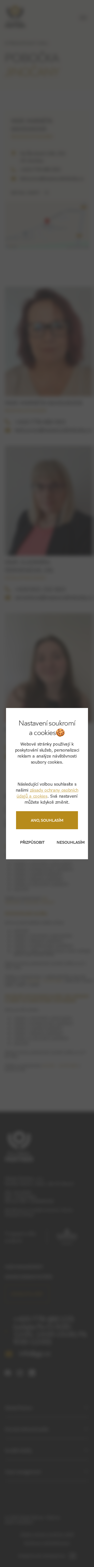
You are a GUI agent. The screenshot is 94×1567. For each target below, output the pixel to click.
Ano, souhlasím (47, 820)
